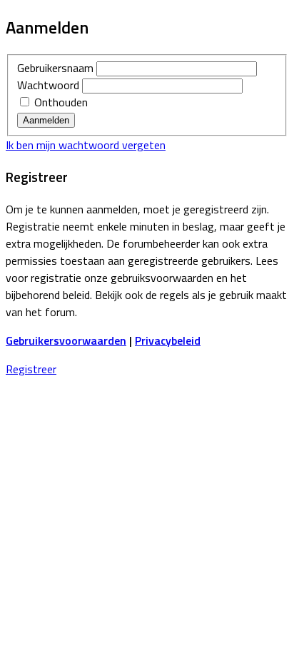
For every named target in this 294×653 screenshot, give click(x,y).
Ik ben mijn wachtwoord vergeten (86, 144)
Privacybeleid (168, 340)
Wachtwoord (48, 84)
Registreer (31, 369)
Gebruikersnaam (55, 67)
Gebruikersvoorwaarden (66, 340)
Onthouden (59, 102)
